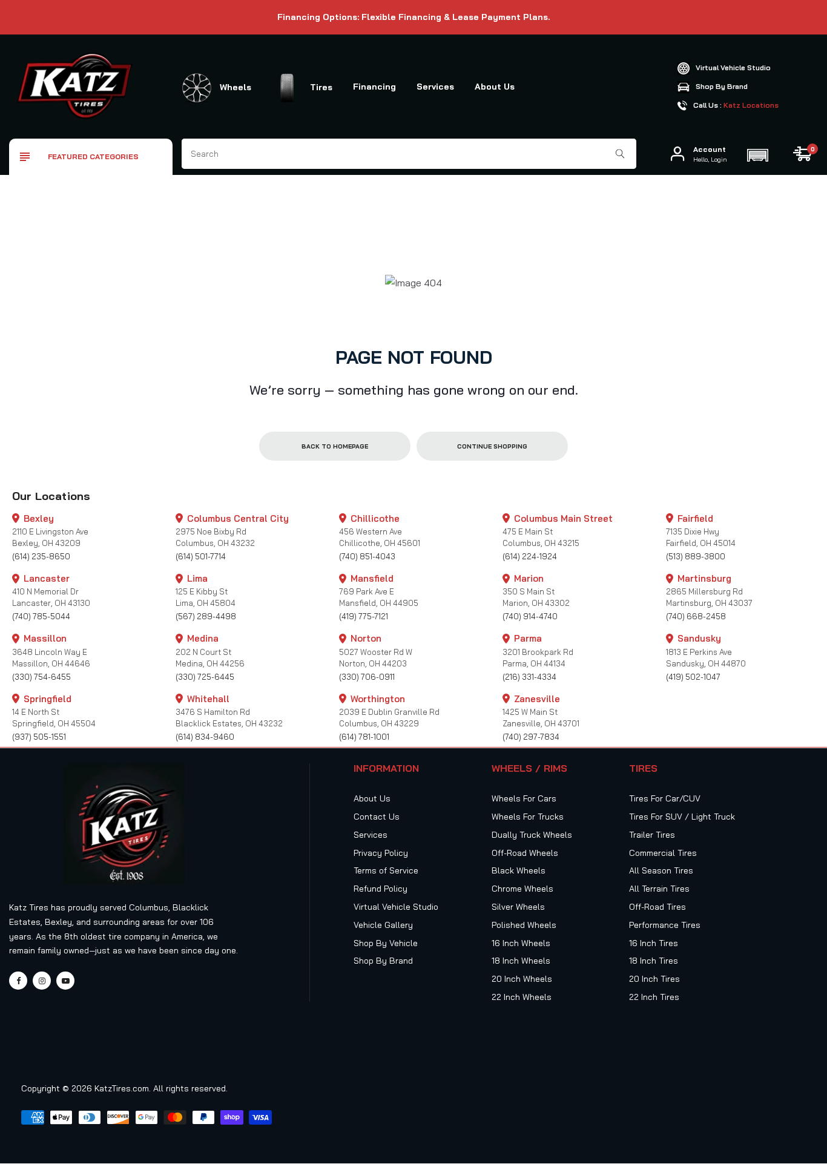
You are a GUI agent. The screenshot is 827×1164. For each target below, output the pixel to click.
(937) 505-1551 (39, 736)
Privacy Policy (381, 852)
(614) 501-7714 (201, 556)
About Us (495, 86)
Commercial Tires (663, 852)
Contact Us (377, 816)
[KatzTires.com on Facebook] (18, 981)
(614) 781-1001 (364, 736)
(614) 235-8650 (41, 556)
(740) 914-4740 (530, 616)
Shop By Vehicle (386, 943)
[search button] (620, 154)
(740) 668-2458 (696, 616)
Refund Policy (380, 888)
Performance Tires (664, 924)
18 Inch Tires (653, 960)
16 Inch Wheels (521, 943)
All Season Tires (661, 870)
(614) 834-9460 (205, 736)
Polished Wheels (524, 924)
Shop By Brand (383, 960)
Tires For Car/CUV (664, 798)
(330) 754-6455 (41, 677)
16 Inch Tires (653, 943)
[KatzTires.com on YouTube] (65, 981)
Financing (374, 86)
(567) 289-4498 (206, 616)
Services (435, 86)
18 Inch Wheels (521, 960)
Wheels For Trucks (528, 816)
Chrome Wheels (522, 888)
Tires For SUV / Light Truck (682, 816)
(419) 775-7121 (363, 616)
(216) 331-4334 (529, 677)
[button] (757, 154)
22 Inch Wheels (522, 996)
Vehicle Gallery (383, 924)
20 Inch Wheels (522, 978)
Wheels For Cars (524, 798)
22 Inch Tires (654, 996)
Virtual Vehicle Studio (396, 906)
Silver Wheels (518, 906)
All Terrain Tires (659, 888)
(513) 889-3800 (695, 556)
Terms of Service (386, 870)
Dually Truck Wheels (532, 834)
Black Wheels (518, 870)
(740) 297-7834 (530, 736)
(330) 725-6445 (205, 677)
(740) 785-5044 (41, 616)
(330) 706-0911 (367, 677)
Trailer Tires (652, 834)
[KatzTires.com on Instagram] (42, 981)
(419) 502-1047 (693, 677)
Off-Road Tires (657, 906)
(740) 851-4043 (367, 556)
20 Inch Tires (654, 978)
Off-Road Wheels (525, 852)
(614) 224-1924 (529, 556)
